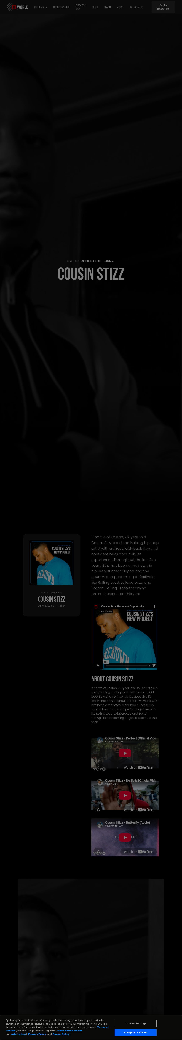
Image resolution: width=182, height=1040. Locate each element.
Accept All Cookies (135, 1032)
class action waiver (69, 1030)
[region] (91, 1027)
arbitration (18, 1034)
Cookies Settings (135, 1023)
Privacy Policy (37, 1034)
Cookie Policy (61, 1034)
